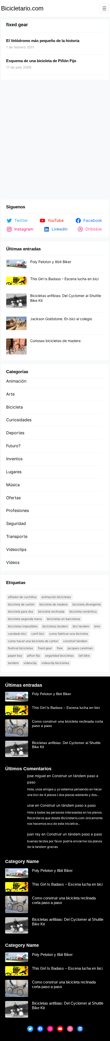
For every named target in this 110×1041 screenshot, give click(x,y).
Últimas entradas (23, 685)
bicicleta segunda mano (25, 619)
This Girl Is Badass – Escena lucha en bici (64, 279)
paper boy (15, 655)
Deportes (15, 432)
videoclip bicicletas (55, 663)
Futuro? (13, 445)
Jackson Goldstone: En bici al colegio (61, 319)
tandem (13, 663)
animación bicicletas (56, 597)
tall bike (84, 655)
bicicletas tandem (55, 626)
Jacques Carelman (80, 648)
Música (13, 484)
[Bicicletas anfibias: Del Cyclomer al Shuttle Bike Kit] (16, 301)
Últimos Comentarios (28, 768)
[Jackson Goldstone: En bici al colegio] (16, 324)
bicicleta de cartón (21, 604)
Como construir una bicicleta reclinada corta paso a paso (67, 723)
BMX (97, 626)
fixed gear (45, 648)
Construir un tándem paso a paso (68, 805)
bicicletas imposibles (23, 626)
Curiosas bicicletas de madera (55, 341)
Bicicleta (14, 407)
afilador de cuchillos (22, 597)
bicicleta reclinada (51, 611)
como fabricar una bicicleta (68, 634)
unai (30, 805)
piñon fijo (33, 655)
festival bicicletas (20, 648)
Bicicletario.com (22, 8)
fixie (60, 648)
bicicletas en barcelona (63, 619)
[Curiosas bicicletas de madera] (16, 347)
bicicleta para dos (20, 611)
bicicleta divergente (86, 604)
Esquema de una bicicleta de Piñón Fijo (41, 61)
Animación (16, 381)
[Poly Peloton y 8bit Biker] (16, 264)
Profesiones (17, 510)
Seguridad (16, 523)
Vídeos (12, 562)
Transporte (16, 536)
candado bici (17, 634)
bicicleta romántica (83, 611)
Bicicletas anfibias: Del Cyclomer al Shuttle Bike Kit (66, 745)
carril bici (37, 634)
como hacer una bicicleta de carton (33, 641)
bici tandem (81, 626)
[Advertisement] (55, 140)
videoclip (30, 663)
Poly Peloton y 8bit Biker (50, 262)
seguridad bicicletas (59, 655)
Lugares (13, 471)
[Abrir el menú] (104, 8)
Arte (10, 394)
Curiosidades (18, 419)
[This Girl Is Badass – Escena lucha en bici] (16, 281)
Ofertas (13, 497)
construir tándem (75, 641)
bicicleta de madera (53, 604)
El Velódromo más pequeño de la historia (42, 40)
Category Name (22, 861)
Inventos (14, 458)
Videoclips (16, 549)
